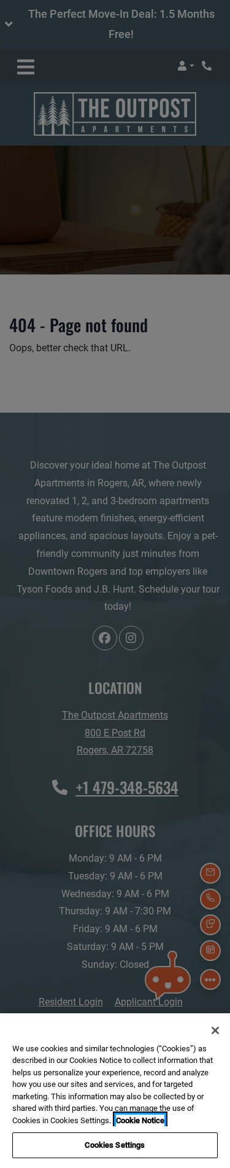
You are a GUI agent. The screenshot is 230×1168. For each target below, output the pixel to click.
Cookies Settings (115, 1145)
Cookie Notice (140, 1120)
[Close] (215, 1030)
